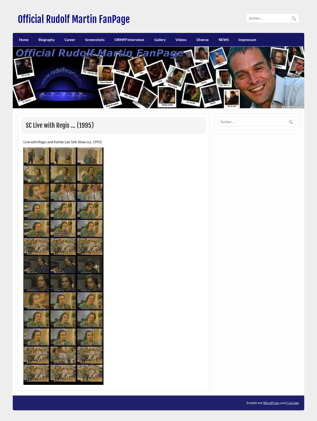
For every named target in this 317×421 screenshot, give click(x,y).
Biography (47, 40)
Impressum (247, 40)
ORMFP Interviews (129, 40)
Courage (292, 403)
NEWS (224, 40)
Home (24, 40)
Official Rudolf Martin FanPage (74, 19)
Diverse (203, 40)
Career (70, 40)
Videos (181, 40)
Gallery (160, 40)
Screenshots (95, 40)
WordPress (271, 403)
